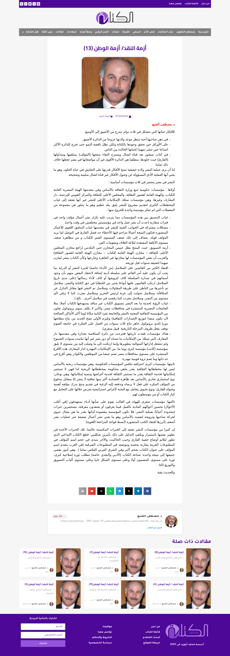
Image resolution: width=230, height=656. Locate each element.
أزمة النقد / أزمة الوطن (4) (168, 584)
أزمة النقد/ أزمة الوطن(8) (169, 552)
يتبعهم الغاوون (185, 32)
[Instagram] (25, 4)
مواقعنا (107, 627)
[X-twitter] (34, 4)
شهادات (72, 32)
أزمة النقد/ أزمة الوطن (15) (38, 552)
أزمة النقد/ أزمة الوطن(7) (104, 552)
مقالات (60, 32)
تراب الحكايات (165, 32)
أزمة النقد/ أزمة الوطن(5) (39, 584)
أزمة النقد (104, 116)
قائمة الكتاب (191, 4)
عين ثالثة (47, 32)
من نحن (205, 4)
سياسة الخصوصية (100, 643)
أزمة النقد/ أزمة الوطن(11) (104, 584)
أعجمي (137, 32)
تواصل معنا (175, 4)
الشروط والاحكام (102, 637)
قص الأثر (149, 32)
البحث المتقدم (151, 637)
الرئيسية (203, 32)
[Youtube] (30, 4)
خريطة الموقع (151, 643)
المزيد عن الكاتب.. (154, 528)
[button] (147, 491)
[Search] (21, 4)
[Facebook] (38, 4)
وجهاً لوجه (86, 32)
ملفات (115, 32)
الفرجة (126, 32)
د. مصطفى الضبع (149, 516)
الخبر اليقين (102, 32)
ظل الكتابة (32, 32)
